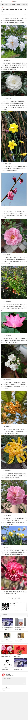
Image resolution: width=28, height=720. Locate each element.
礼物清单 (6, 4)
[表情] (24, 684)
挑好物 (14, 1)
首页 (3, 4)
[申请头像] (25, 675)
